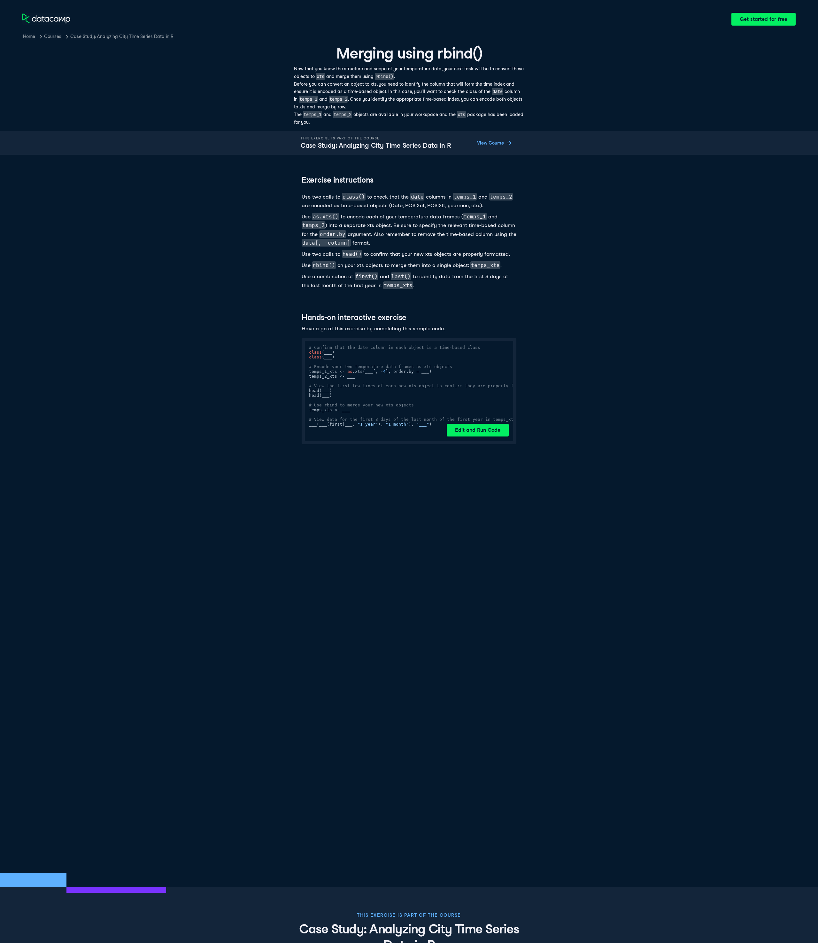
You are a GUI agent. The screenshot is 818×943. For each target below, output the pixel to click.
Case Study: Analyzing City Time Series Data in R (122, 36)
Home (29, 36)
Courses (52, 36)
